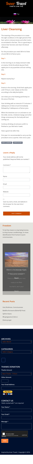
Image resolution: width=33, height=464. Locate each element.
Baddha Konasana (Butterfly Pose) (14, 307)
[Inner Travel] (16, 5)
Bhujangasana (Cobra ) (10, 313)
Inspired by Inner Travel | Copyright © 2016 (15, 449)
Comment (7, 165)
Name (5, 176)
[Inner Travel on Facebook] (3, 356)
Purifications (18, 142)
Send (4, 437)
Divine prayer (7, 316)
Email (5, 184)
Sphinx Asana (7, 310)
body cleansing (6, 142)
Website (5, 192)
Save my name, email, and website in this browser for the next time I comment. (15, 204)
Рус (18, 14)
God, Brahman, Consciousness (13, 304)
